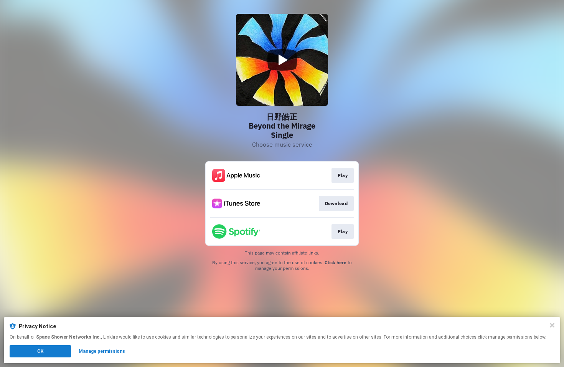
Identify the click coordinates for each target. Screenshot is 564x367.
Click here (335, 262)
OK (40, 351)
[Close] (552, 325)
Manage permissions (102, 351)
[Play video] (282, 60)
